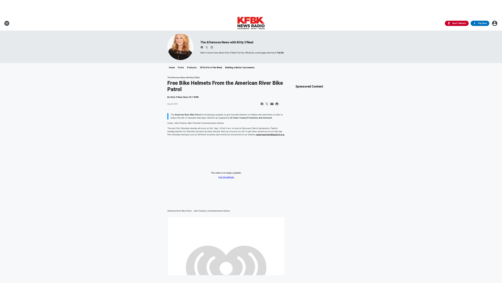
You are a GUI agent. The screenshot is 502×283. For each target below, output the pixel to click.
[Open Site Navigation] (6, 23)
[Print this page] (277, 104)
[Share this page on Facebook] (262, 104)
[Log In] (495, 23)
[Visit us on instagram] (211, 47)
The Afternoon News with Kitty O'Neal (226, 42)
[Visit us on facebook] (201, 47)
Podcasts (192, 67)
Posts (181, 67)
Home (172, 67)
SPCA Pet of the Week (211, 67)
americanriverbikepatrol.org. (270, 134)
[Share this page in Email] (272, 104)
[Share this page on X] (267, 104)
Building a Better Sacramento (240, 67)
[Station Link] (251, 23)
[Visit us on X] (206, 47)
